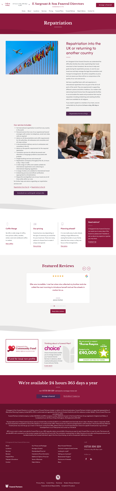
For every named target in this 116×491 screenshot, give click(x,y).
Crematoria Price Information (40, 454)
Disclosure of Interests (64, 459)
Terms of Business (37, 459)
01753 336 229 (48, 391)
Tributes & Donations (12, 459)
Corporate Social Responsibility (50, 486)
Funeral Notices (70, 11)
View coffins (9, 244)
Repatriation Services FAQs (79, 113)
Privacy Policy (40, 483)
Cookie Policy (50, 483)
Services (44, 11)
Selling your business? (64, 454)
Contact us (92, 242)
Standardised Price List (38, 451)
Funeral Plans (59, 11)
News (59, 462)
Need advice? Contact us (72, 396)
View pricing (37, 246)
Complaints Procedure (68, 486)
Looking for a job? (63, 451)
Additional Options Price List (40, 457)
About (29, 11)
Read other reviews (58, 311)
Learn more (48, 366)
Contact (8, 462)
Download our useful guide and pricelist (30, 193)
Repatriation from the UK (21, 187)
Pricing (51, 11)
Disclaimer (59, 483)
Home (23, 11)
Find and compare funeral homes (68, 448)
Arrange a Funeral (48, 396)
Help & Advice (81, 11)
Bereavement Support (64, 457)
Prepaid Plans (10, 457)
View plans (64, 246)
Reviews (8, 454)
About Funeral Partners (65, 446)
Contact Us (91, 11)
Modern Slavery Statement (72, 483)
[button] (84, 268)
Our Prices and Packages (39, 446)
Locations (36, 11)
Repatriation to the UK (38, 187)
